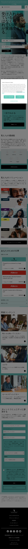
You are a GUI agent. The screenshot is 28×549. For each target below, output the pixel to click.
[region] (14, 91)
